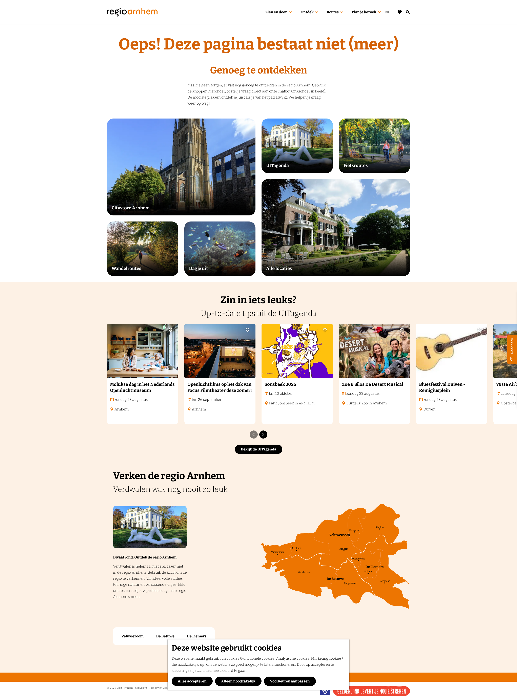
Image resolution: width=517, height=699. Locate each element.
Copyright (141, 687)
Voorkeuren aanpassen (290, 681)
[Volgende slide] (263, 434)
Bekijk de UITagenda (258, 449)
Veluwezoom (132, 636)
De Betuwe (165, 636)
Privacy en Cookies (160, 687)
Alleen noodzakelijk (238, 681)
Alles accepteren (192, 681)
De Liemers (196, 636)
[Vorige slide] (254, 434)
